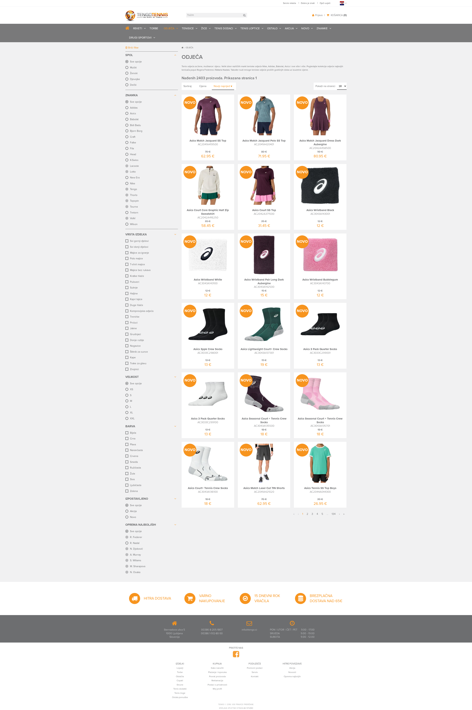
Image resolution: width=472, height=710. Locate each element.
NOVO (305, 28)
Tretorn (134, 212)
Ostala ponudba (180, 697)
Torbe (180, 672)
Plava (133, 444)
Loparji (180, 668)
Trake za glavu (138, 363)
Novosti (292, 672)
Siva (132, 479)
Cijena (202, 86)
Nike (132, 183)
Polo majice (136, 258)
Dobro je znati (308, 3)
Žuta (132, 473)
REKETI (137, 28)
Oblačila (180, 676)
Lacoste (134, 166)
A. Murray (135, 554)
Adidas (134, 107)
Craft (132, 136)
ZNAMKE (322, 28)
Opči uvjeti (325, 3)
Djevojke (135, 79)
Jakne (133, 328)
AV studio (248, 708)
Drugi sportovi (140, 37)
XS (131, 389)
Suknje (134, 287)
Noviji (222, 86)
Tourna (134, 206)
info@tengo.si (249, 629)
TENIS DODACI (223, 28)
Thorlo (133, 195)
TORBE (154, 28)
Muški (133, 67)
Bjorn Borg (136, 131)
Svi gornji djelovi (139, 241)
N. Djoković (136, 548)
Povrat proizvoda (217, 676)
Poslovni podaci (255, 668)
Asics (133, 113)
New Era (135, 177)
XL (131, 412)
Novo (133, 517)
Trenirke (134, 316)
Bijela (133, 432)
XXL (132, 418)
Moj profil (217, 689)
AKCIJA (289, 28)
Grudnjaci (135, 334)
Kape (133, 357)
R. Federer (136, 537)
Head (133, 154)
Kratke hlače (137, 276)
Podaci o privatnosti (217, 684)
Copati (180, 680)
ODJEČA (169, 28)
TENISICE (188, 28)
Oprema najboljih (292, 676)
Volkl (132, 218)
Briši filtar (133, 47)
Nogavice (135, 345)
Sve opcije (136, 61)
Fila (132, 148)
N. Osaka (135, 572)
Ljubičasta (135, 485)
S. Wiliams (135, 560)
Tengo (133, 189)
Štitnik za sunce (139, 351)
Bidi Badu (135, 125)
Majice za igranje (139, 252)
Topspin (134, 200)
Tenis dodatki (180, 689)
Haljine (134, 293)
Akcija (133, 511)
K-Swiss (134, 160)
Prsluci (134, 322)
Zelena (134, 491)
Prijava (318, 15)
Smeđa (134, 462)
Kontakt (254, 676)
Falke (133, 142)
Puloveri (134, 281)
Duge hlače (136, 305)
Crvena (134, 456)
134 (334, 514)
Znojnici (134, 369)
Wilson (134, 224)
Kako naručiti (217, 668)
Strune (180, 684)
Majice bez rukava (140, 270)
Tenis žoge (179, 693)
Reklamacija (217, 680)
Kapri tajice (136, 299)
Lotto (133, 171)
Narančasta (136, 450)
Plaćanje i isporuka (217, 672)
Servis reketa (289, 3)
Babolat (134, 119)
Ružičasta (135, 467)
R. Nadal (134, 543)
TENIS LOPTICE (250, 28)
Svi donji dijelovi (139, 246)
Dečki (133, 84)
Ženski (134, 73)
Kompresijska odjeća (141, 311)
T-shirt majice (137, 264)
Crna (132, 438)
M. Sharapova (137, 566)
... (327, 514)
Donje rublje (137, 340)
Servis (255, 672)
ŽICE (204, 28)
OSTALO (272, 28)
